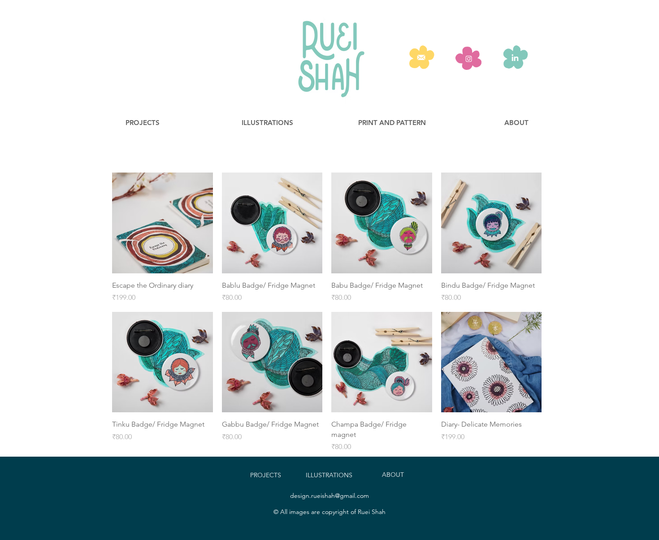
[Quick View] (162, 223)
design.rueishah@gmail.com (329, 496)
